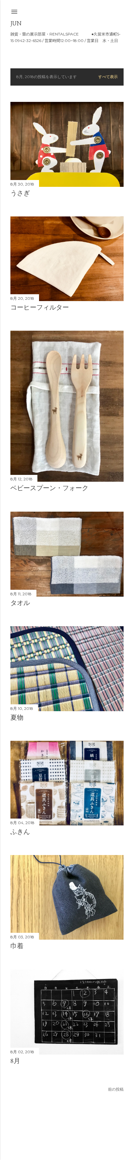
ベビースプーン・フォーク (49, 488)
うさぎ (20, 193)
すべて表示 (108, 76)
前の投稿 (116, 1089)
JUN (15, 23)
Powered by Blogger (72, 1128)
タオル (20, 603)
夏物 (16, 717)
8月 (15, 1060)
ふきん (20, 831)
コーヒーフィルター (39, 307)
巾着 (16, 946)
